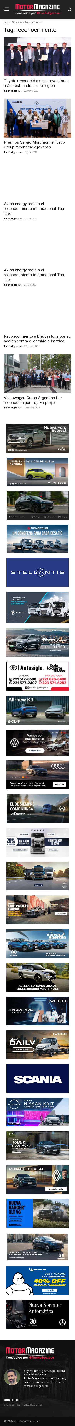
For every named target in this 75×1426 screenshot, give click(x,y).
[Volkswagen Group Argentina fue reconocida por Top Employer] (37, 373)
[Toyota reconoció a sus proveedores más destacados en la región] (37, 56)
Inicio (7, 22)
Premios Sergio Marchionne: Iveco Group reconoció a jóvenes (34, 144)
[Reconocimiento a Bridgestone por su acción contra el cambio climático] (37, 312)
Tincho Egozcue (13, 90)
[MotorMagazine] (37, 9)
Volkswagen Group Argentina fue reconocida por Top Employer (33, 400)
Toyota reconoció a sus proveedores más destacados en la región (36, 83)
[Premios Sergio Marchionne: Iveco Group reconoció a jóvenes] (37, 118)
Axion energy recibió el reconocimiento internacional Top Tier (34, 208)
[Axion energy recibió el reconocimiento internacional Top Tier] (37, 179)
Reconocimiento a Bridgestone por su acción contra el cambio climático (37, 338)
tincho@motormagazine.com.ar (23, 1404)
